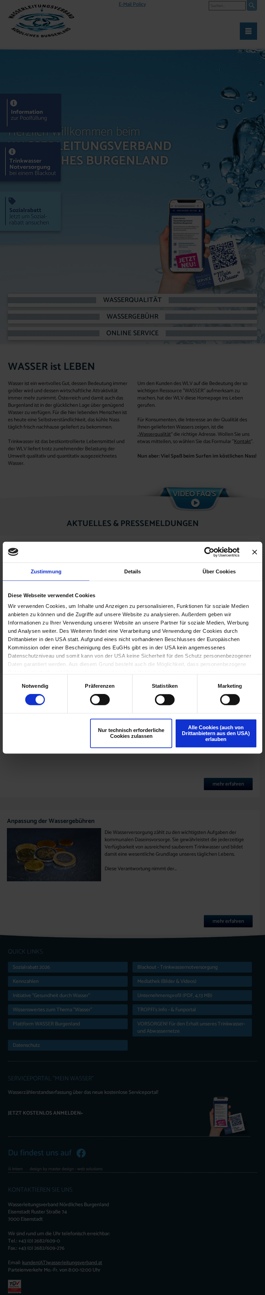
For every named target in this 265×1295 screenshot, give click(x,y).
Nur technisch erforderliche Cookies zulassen (131, 733)
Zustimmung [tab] (46, 571)
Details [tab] (132, 571)
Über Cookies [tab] (219, 571)
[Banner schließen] (254, 552)
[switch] (100, 699)
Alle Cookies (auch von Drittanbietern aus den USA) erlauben (216, 733)
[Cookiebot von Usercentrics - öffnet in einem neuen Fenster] (209, 552)
